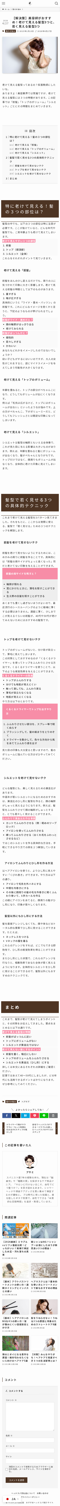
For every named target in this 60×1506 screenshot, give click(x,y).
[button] (6, 1115)
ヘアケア (26, 1101)
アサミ (30, 1172)
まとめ (13, 178)
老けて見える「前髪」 (27, 144)
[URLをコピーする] (53, 1115)
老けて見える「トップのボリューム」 (35, 148)
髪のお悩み (10, 31)
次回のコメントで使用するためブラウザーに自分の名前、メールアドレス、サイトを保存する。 (31, 1469)
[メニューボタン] (3, 3)
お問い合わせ (43, 1493)
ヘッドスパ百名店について (23, 1493)
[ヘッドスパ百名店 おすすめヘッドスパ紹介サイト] (30, 3)
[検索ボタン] (56, 3)
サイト (9, 1456)
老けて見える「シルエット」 (30, 152)
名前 (9, 1435)
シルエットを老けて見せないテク (33, 173)
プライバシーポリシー (30, 1497)
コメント (11, 1400)
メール (10, 1446)
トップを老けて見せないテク (30, 169)
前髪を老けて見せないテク (29, 165)
